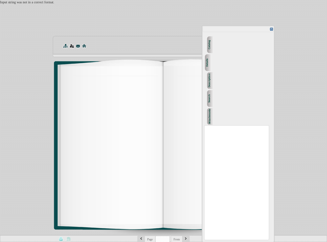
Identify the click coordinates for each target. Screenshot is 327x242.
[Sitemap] (65, 46)
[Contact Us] (77, 46)
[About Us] (71, 46)
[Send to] (69, 238)
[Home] (84, 46)
